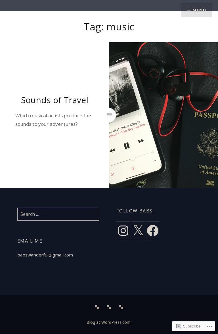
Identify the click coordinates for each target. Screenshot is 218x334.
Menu (199, 10)
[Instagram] (123, 230)
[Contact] (121, 307)
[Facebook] (153, 230)
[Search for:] (58, 214)
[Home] (97, 307)
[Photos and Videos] (109, 307)
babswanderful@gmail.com (45, 255)
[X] (138, 230)
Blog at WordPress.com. (109, 322)
